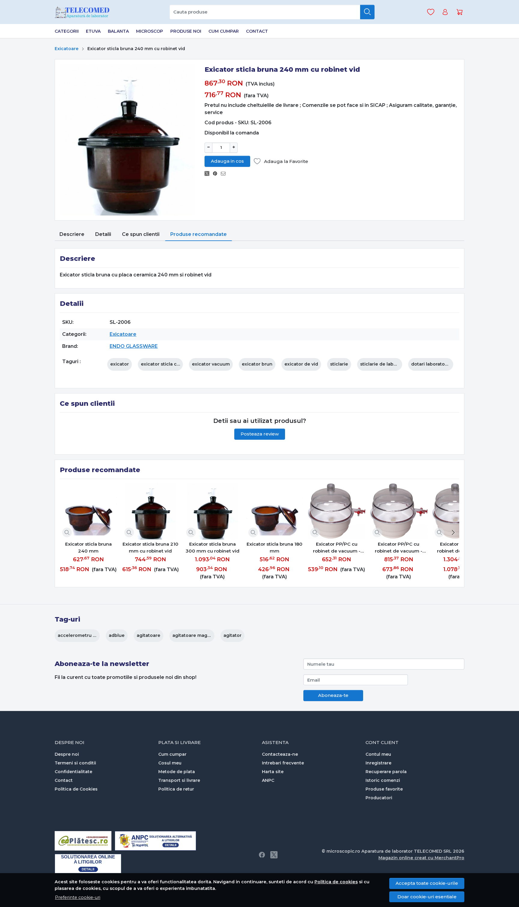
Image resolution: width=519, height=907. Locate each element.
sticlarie (339, 364)
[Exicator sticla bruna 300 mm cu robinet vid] (212, 511)
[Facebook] (262, 855)
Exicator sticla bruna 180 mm (274, 547)
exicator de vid (301, 364)
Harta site (273, 771)
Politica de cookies (336, 881)
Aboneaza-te (333, 695)
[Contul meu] (445, 12)
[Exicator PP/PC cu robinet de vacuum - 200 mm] (336, 511)
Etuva (93, 31)
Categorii (67, 31)
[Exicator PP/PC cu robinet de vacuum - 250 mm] (398, 511)
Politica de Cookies (76, 789)
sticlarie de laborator (383, 364)
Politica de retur (176, 789)
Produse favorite (384, 789)
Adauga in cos (227, 161)
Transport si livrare (179, 780)
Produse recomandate (198, 234)
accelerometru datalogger (88, 635)
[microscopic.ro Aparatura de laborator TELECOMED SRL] (85, 12)
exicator (119, 364)
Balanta (118, 31)
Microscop (149, 31)
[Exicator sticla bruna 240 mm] (88, 511)
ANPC (268, 780)
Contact (257, 31)
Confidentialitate (73, 771)
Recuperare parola (386, 771)
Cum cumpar (223, 31)
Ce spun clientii (140, 234)
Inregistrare (378, 763)
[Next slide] (453, 532)
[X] (274, 855)
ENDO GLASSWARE (134, 346)
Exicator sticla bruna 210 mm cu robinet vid (150, 547)
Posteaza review (260, 434)
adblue (117, 635)
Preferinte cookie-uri (77, 897)
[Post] (209, 173)
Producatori (379, 797)
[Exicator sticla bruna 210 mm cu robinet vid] (150, 511)
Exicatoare (66, 48)
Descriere (71, 234)
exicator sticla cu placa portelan (177, 364)
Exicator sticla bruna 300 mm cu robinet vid (212, 547)
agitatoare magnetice (197, 635)
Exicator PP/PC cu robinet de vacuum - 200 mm (336, 547)
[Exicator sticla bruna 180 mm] (274, 511)
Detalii (103, 234)
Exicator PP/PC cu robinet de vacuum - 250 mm (398, 547)
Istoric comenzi (383, 780)
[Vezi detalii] (67, 532)
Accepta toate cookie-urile (427, 883)
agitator (232, 635)
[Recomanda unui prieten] (225, 173)
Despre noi (67, 754)
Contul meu (378, 754)
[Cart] (460, 12)
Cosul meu (169, 763)
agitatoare (148, 635)
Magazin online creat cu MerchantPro (421, 857)
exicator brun (257, 364)
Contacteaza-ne (280, 754)
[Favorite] (431, 12)
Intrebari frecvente (283, 763)
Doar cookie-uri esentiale (427, 896)
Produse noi (185, 31)
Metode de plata (176, 771)
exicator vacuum (211, 364)
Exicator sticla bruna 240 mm (88, 547)
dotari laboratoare (431, 364)
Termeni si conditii (75, 763)
